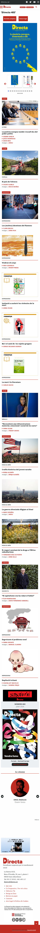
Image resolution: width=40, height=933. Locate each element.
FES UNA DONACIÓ (30, 7)
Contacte (9, 899)
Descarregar (23, 19)
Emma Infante (8, 642)
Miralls (5, 391)
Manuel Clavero (15, 644)
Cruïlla (4, 177)
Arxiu (11, 143)
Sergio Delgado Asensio (12, 346)
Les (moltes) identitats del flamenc (17, 226)
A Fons (4, 127)
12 (29, 91)
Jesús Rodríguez (9, 139)
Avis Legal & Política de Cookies (17, 901)
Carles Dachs (8, 385)
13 (31, 91)
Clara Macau (8, 228)
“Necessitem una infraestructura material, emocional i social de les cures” (19, 425)
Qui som (9, 886)
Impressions (6, 606)
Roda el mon (6, 436)
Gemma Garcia (8, 136)
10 (25, 91)
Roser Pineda (14, 268)
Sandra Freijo (14, 685)
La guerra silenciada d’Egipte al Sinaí (17, 509)
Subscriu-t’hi (10, 891)
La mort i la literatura (11, 382)
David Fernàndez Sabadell (19, 601)
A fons (4, 99)
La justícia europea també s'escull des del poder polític (20, 133)
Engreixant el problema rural (14, 640)
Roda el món (6, 465)
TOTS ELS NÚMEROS (20, 764)
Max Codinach (8, 265)
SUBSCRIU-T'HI (22, 7)
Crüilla (4, 148)
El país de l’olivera (9, 182)
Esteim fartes (20, 802)
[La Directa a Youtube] (34, 2)
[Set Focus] (36, 7)
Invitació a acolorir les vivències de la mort (18, 304)
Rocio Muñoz (14, 187)
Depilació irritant (9, 680)
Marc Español (8, 512)
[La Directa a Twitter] (30, 2)
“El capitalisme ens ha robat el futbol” (18, 596)
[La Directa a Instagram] (38, 2)
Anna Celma (7, 308)
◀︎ (2, 796)
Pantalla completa (10, 19)
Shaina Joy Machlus (11, 683)
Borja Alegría (8, 472)
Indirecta (5, 563)
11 (27, 91)
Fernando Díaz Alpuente (12, 555)
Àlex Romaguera (9, 599)
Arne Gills (13, 557)
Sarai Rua (12, 230)
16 (21, 93)
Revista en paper (11, 896)
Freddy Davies (14, 431)
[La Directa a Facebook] (27, 2)
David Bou (7, 141)
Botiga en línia (11, 894)
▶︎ (38, 796)
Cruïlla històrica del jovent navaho (16, 470)
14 (18, 93)
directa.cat (5, 2)
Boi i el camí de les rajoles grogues (17, 344)
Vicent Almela (8, 184)
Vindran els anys (9, 263)
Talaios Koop (24, 930)
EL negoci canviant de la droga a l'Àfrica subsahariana (19, 551)
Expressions (6, 192)
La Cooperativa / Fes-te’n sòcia (16, 889)
